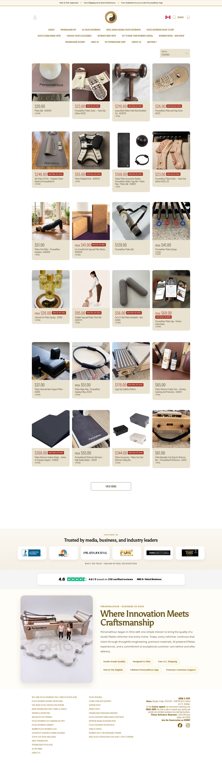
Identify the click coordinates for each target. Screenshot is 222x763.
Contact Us (36, 752)
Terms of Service (95, 728)
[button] (179, 17)
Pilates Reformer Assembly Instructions (47, 701)
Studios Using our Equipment (100, 701)
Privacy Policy (94, 708)
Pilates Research (95, 697)
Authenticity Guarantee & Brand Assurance (48, 732)
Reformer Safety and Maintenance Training (105, 732)
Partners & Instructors (41, 713)
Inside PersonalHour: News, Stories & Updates (49, 708)
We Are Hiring (37, 748)
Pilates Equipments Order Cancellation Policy (106, 717)
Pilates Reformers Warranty (43, 724)
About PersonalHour (40, 740)
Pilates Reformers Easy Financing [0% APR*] (48, 720)
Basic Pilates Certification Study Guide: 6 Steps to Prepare (111, 736)
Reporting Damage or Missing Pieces (102, 720)
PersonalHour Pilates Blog (42, 744)
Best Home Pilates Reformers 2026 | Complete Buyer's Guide (54, 697)
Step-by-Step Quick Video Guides (44, 736)
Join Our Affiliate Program (42, 717)
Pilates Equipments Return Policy (102, 724)
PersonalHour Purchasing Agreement (103, 713)
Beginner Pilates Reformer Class (44, 728)
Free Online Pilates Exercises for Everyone (48, 705)
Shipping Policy (95, 705)
